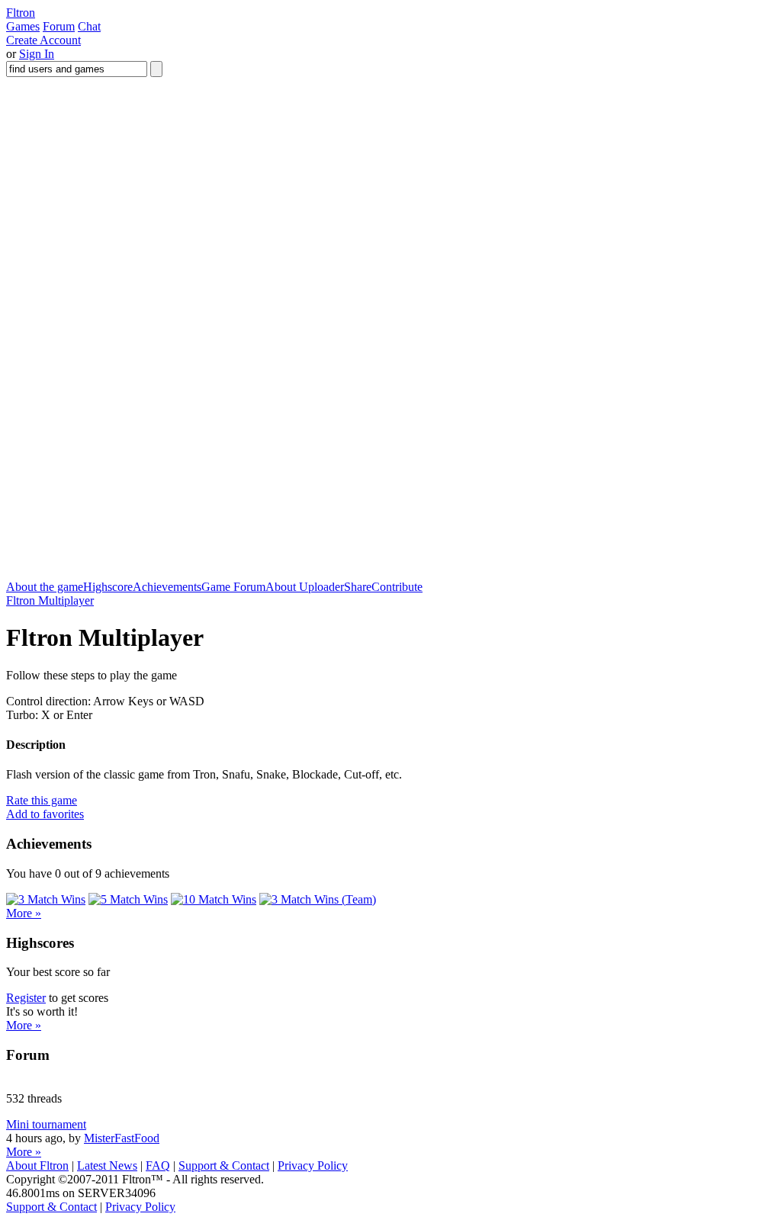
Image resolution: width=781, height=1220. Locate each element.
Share (357, 586)
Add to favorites (45, 813)
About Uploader (304, 586)
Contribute (397, 586)
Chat (89, 26)
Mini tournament (46, 1124)
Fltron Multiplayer (50, 600)
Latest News (107, 1165)
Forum (59, 26)
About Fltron (37, 1165)
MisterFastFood (121, 1138)
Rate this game (41, 800)
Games (23, 26)
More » (23, 913)
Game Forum (233, 586)
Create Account (43, 40)
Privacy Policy (313, 1165)
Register (26, 997)
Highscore (108, 586)
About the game (44, 586)
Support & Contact (223, 1165)
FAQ (158, 1165)
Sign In (36, 53)
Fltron (20, 12)
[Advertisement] (283, 546)
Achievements (167, 586)
